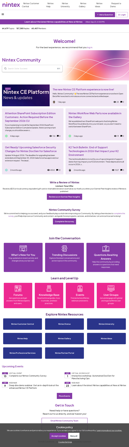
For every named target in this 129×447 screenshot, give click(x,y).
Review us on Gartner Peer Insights (64, 197)
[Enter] (4, 68)
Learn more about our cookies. (109, 430)
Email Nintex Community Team (64, 421)
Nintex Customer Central (30, 5)
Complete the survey (64, 221)
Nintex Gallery (82, 5)
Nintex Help (50, 5)
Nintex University (65, 5)
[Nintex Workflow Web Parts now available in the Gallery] (96, 124)
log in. (90, 47)
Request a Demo (115, 5)
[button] (64, 442)
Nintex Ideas (98, 5)
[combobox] (32, 68)
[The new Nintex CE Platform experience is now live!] (64, 95)
